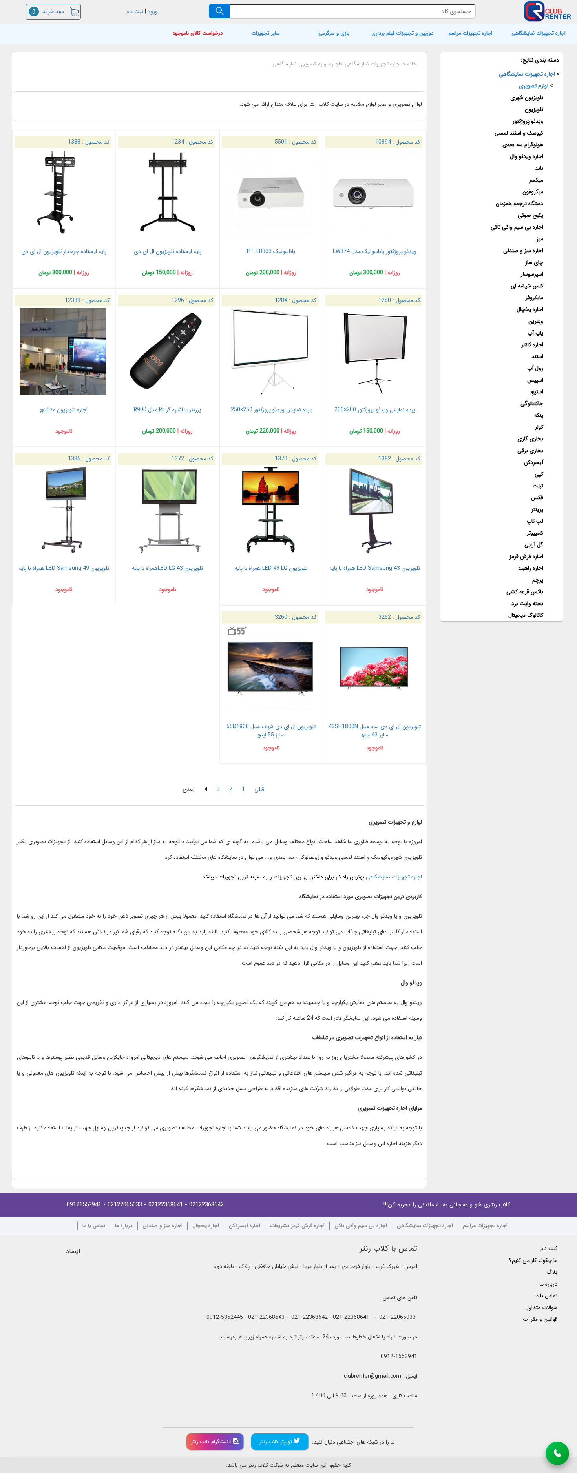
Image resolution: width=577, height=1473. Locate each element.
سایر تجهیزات (266, 33)
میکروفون (532, 191)
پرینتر (537, 509)
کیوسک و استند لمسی (519, 133)
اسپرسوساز (532, 274)
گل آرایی (533, 544)
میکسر (536, 180)
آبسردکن (533, 462)
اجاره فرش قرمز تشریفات (297, 1226)
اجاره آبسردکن (244, 1226)
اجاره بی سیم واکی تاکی (517, 227)
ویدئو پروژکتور (528, 121)
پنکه (538, 415)
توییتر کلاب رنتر (276, 1442)
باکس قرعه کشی (524, 591)
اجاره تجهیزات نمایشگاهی (538, 33)
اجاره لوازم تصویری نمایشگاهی (306, 64)
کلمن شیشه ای (527, 286)
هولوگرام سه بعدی (522, 144)
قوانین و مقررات (540, 1319)
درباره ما (124, 1226)
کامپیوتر (535, 533)
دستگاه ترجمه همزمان (519, 203)
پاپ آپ (535, 333)
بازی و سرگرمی (333, 33)
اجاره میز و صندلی (523, 250)
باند (539, 168)
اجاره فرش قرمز (526, 556)
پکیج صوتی (530, 215)
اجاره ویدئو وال (526, 156)
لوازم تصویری (533, 86)
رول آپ (535, 368)
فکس (537, 497)
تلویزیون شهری (526, 97)
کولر (539, 427)
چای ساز (534, 262)
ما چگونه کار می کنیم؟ (533, 1260)
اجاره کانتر (532, 344)
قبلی (259, 789)
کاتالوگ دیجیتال (525, 615)
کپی (539, 474)
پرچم (537, 580)
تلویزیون (534, 109)
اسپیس (535, 380)
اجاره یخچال (530, 309)
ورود (153, 11)
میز (540, 239)
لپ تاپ (535, 521)
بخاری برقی (530, 450)
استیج (536, 391)
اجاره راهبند (530, 568)
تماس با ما (93, 1226)
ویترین (535, 321)
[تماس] (557, 1453)
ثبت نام (134, 11)
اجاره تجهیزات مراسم (470, 33)
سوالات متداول (541, 1307)
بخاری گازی (530, 439)
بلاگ (551, 1272)
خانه (412, 64)
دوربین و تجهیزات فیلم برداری (402, 33)
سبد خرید (48, 11)
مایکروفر (534, 297)
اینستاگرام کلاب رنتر (212, 1442)
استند (537, 356)
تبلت (538, 486)
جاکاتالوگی (531, 403)
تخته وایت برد (527, 603)
